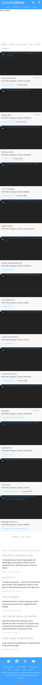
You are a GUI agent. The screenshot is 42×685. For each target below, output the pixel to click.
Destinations (16, 7)
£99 (2, 461)
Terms (9, 669)
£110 (3, 313)
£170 (3, 165)
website (36, 672)
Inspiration (26, 7)
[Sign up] (33, 2)
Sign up (31, 669)
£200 (3, 91)
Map (5, 44)
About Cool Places (8, 667)
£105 (3, 54)
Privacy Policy (33, 667)
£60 (2, 239)
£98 (2, 387)
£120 (3, 350)
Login (24, 669)
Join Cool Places (21, 667)
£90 (2, 128)
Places (8, 7)
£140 (3, 498)
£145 (3, 276)
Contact (17, 669)
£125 (3, 424)
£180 (3, 202)
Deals (34, 7)
